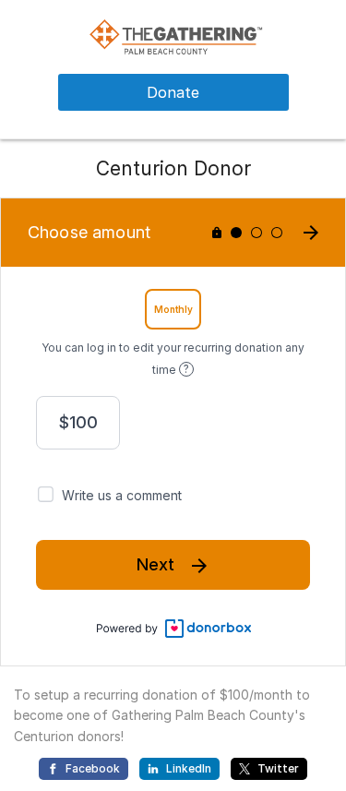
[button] (173, 35)
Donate (173, 92)
